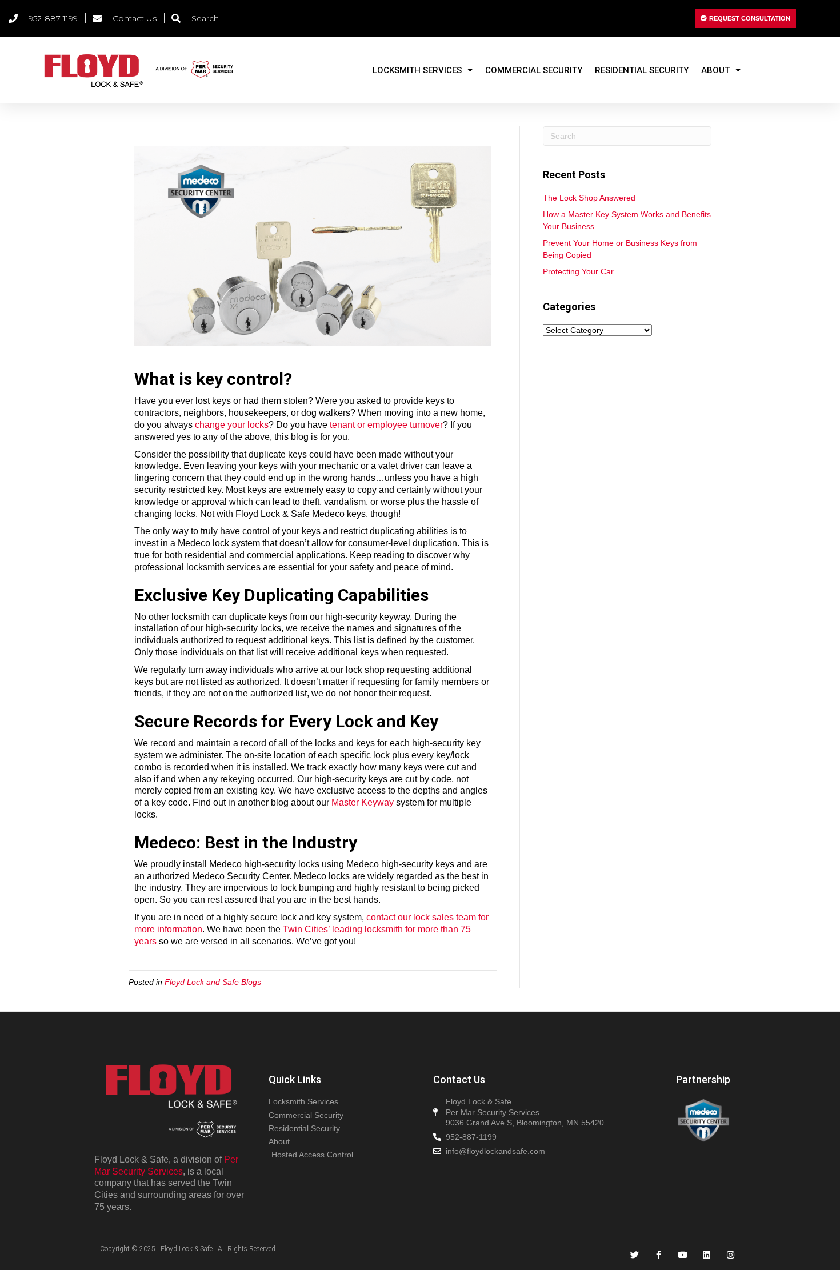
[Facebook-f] (658, 1254)
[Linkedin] (706, 1254)
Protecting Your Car (578, 271)
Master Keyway (362, 802)
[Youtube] (682, 1254)
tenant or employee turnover (386, 425)
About (715, 70)
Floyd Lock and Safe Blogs (213, 982)
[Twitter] (634, 1254)
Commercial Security (533, 70)
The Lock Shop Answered (589, 197)
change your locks (232, 425)
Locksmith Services (417, 70)
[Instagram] (730, 1254)
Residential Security (642, 70)
